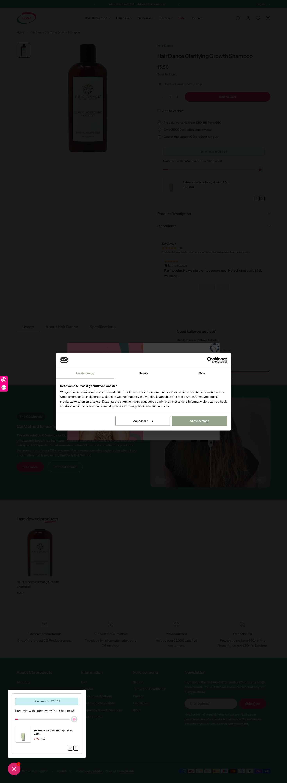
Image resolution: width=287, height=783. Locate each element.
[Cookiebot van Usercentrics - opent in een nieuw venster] (210, 360)
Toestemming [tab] (85, 373)
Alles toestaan (199, 420)
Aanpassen (140, 420)
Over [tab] (202, 373)
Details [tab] (143, 373)
